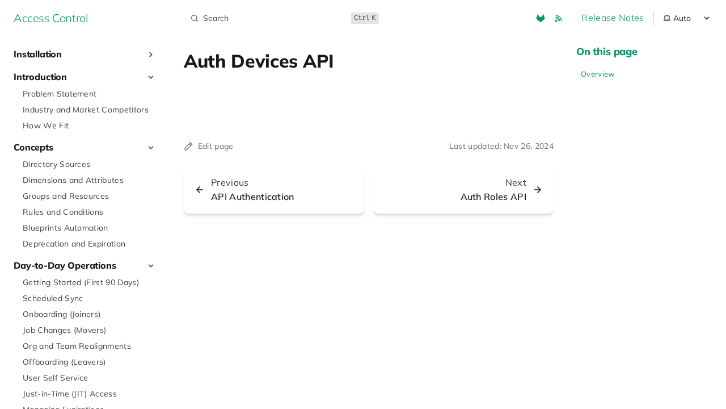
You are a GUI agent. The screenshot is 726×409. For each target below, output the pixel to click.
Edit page (216, 146)
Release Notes (612, 17)
